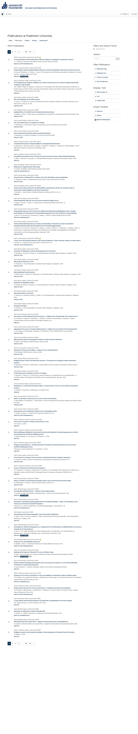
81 (30, 52)
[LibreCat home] (2, 14)
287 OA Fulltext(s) (102, 81)
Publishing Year (101, 73)
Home (9, 14)
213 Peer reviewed (102, 77)
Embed (99, 115)
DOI (21, 64)
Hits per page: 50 (102, 92)
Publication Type (102, 69)
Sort (98, 96)
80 (26, 52)
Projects (34, 40)
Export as (100, 111)
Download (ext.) (28, 64)
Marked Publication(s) (102, 119)
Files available (24, 76)
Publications (18, 40)
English (125, 14)
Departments (44, 40)
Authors (27, 40)
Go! (118, 58)
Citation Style (101, 100)
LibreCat (16, 64)
